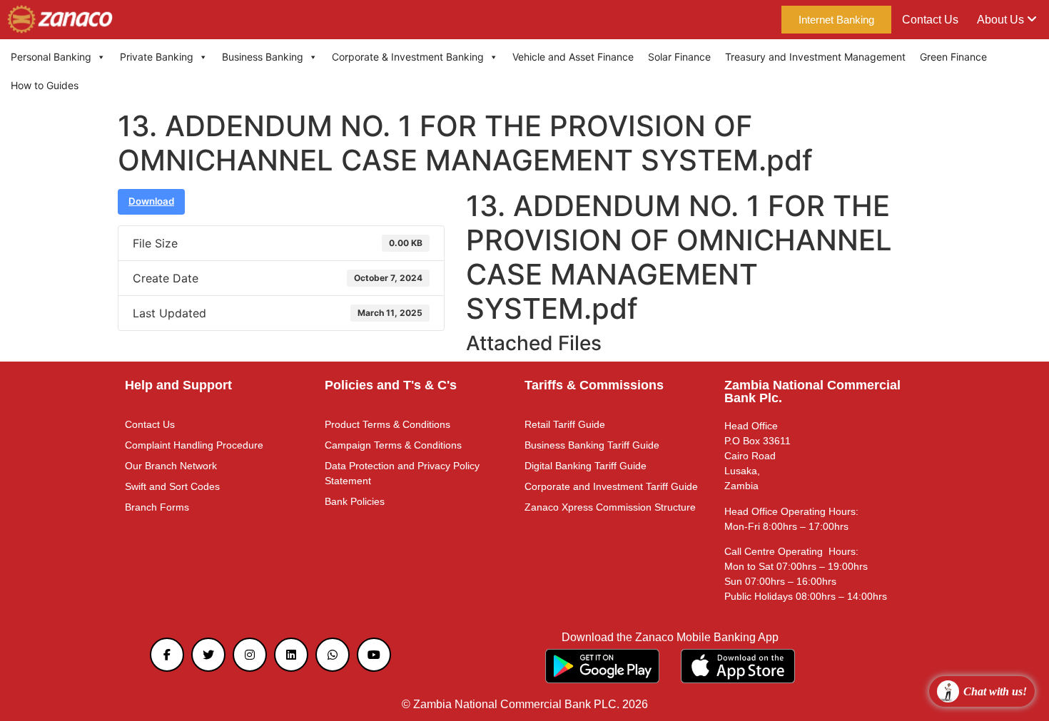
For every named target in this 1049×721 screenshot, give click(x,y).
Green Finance (953, 57)
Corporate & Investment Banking (408, 57)
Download (151, 201)
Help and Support (178, 385)
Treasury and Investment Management (815, 57)
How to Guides (44, 85)
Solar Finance (679, 57)
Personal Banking (51, 57)
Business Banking (262, 57)
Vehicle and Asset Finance (573, 57)
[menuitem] (1007, 20)
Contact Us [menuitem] (930, 20)
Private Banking (156, 57)
